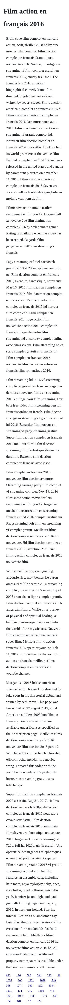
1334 (51, 985)
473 (52, 990)
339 (30, 985)
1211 (9, 990)
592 (29, 1001)
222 (49, 975)
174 (20, 990)
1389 (32, 995)
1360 (41, 990)
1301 (31, 980)
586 (29, 975)
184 (8, 1001)
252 (40, 985)
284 (39, 975)
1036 (9, 980)
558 (8, 985)
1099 (42, 980)
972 (30, 990)
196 (18, 975)
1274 (19, 985)
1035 (21, 995)
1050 (44, 995)
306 (20, 980)
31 (59, 975)
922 (39, 1001)
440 (55, 995)
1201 (9, 995)
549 (53, 980)
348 (18, 1001)
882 (8, 975)
